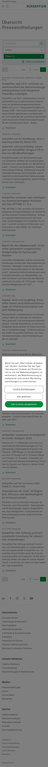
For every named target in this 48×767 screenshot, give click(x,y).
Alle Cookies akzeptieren (24, 404)
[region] (24, 383)
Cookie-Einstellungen (24, 389)
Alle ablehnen (24, 396)
